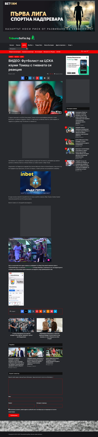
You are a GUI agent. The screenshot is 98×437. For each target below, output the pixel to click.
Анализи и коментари (27, 51)
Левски (18, 45)
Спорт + (70, 45)
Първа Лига (38, 45)
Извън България (49, 45)
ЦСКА (24, 45)
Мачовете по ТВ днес (49, 51)
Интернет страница (42, 401)
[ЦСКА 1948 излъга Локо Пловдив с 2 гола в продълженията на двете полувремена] (54, 350)
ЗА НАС (58, 51)
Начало (12, 45)
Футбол (30, 45)
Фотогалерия (38, 51)
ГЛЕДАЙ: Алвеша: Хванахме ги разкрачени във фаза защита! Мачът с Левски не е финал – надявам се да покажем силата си (35, 359)
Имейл (10, 401)
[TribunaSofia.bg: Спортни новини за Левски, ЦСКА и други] (21, 38)
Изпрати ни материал (15, 51)
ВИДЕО (11, 56)
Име (9, 395)
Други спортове (60, 45)
